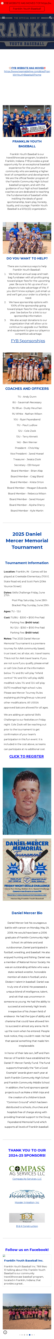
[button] (3, 18)
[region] (27, 7)
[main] (27, 75)
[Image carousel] (27, 1315)
